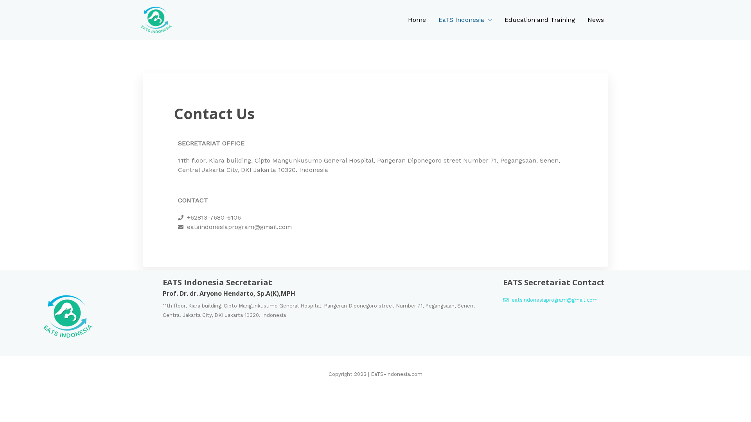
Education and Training (540, 19)
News (596, 19)
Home (417, 19)
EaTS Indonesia (461, 19)
